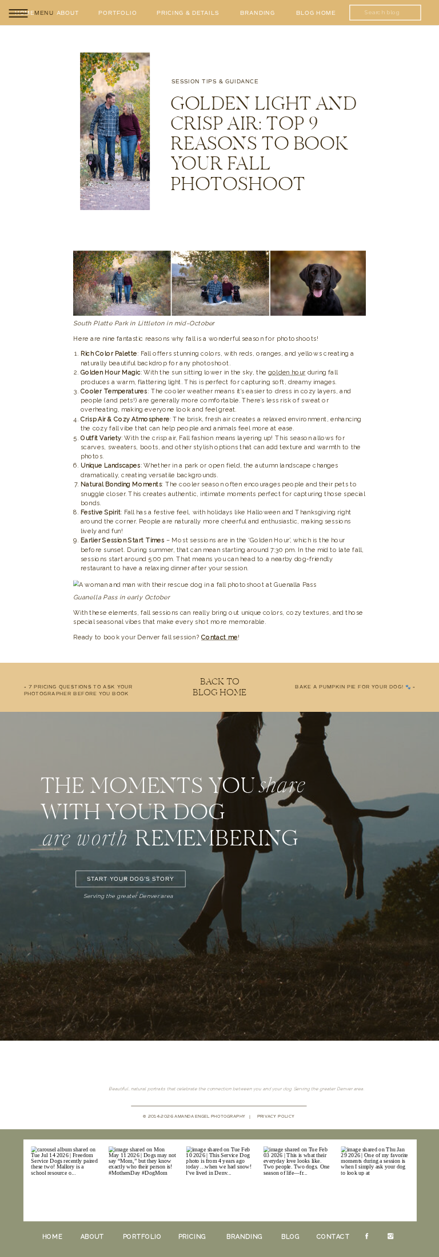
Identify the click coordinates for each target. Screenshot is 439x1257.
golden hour (287, 372)
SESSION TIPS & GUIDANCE (214, 82)
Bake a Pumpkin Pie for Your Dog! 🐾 (353, 687)
